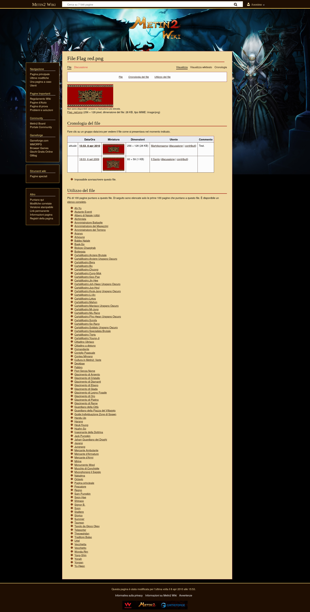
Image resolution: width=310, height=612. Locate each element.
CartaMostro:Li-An (84, 294)
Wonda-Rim (81, 551)
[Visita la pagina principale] (155, 28)
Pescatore (80, 486)
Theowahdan (81, 533)
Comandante (81, 349)
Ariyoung (79, 237)
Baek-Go (79, 244)
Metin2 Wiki (44, 4)
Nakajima (79, 475)
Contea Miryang (83, 356)
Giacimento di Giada (86, 389)
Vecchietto (80, 548)
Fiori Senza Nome (84, 371)
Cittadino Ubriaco (84, 341)
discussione (176, 145)
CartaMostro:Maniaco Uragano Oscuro (96, 305)
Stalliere (79, 512)
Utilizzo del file (162, 77)
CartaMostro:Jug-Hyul (86, 287)
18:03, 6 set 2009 (89, 159)
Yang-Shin (80, 555)
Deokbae (79, 363)
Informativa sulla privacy (129, 595)
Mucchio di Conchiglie (86, 468)
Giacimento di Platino (86, 399)
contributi (190, 145)
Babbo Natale (82, 240)
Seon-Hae (80, 497)
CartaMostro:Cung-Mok (87, 273)
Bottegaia (79, 251)
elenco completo (76, 202)
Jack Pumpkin (82, 436)
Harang (78, 421)
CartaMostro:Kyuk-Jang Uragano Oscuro (97, 291)
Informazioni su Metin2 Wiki (161, 595)
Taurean (79, 522)
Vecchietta (80, 544)
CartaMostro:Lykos (85, 298)
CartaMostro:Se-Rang (87, 324)
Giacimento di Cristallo (87, 378)
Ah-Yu (77, 208)
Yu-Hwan (79, 566)
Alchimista (80, 219)
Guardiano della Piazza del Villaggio (95, 410)
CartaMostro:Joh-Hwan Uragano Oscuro (97, 284)
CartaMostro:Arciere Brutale (90, 255)
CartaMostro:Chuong (86, 269)
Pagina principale (84, 483)
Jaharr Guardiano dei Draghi (90, 439)
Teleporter (80, 530)
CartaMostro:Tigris (85, 334)
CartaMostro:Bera (84, 262)
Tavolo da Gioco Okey (87, 526)
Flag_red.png (75, 112)
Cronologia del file (138, 77)
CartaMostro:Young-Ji (86, 338)
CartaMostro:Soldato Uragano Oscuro (96, 327)
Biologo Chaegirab (85, 247)
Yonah (78, 559)
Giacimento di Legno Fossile (90, 392)
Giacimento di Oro (84, 396)
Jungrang (79, 446)
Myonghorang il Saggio (87, 472)
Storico (78, 515)
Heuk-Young (81, 425)
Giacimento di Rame (86, 403)
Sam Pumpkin (82, 493)
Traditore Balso (83, 537)
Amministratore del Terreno (90, 230)
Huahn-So (80, 428)
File (121, 77)
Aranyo (78, 233)
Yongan (78, 562)
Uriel (77, 540)
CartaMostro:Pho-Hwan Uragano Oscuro (97, 316)
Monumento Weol (84, 465)
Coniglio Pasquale (84, 352)
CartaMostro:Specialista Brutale (92, 331)
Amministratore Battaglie (88, 222)
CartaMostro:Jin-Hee (86, 280)
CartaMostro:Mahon (85, 302)
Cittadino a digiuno (85, 345)
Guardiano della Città (86, 407)
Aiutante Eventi (83, 211)
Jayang (78, 443)
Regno (78, 490)
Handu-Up (80, 418)
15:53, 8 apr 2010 (89, 145)
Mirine (77, 461)
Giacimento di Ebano (86, 385)
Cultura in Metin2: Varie (87, 360)
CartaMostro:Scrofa (85, 320)
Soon (77, 508)
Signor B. (79, 504)
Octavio (78, 479)
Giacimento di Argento (87, 374)
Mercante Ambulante (86, 450)
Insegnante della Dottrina (88, 432)
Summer (79, 519)
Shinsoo (79, 501)
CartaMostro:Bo (83, 266)
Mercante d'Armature (86, 454)
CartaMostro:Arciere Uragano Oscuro (95, 258)
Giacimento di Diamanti (87, 381)
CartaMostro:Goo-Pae (87, 277)
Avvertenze (185, 595)
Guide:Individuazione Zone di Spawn (95, 414)
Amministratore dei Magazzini (91, 226)
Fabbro (78, 367)
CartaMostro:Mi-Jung (86, 309)
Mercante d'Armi (83, 457)
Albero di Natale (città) (87, 215)
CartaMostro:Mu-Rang (87, 313)
